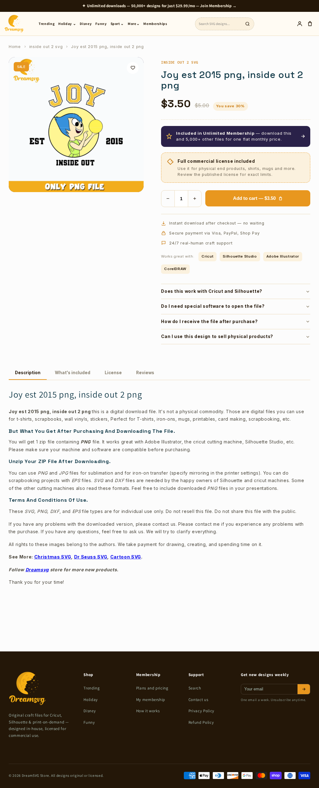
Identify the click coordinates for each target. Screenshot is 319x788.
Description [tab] (27, 372)
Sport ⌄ (117, 23)
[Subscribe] (304, 689)
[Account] (299, 24)
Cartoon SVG (125, 556)
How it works (148, 710)
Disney (86, 23)
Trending (47, 23)
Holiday (90, 699)
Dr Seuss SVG (90, 556)
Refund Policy (201, 722)
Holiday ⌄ (67, 23)
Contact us (198, 699)
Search (194, 688)
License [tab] (113, 372)
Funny (101, 23)
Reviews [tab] (145, 372)
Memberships (155, 23)
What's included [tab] (72, 372)
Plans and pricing (152, 688)
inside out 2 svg (46, 46)
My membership (150, 699)
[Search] (247, 24)
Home (15, 46)
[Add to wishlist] (133, 68)
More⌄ (134, 23)
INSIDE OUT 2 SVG (179, 62)
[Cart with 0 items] (310, 24)
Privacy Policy (201, 710)
